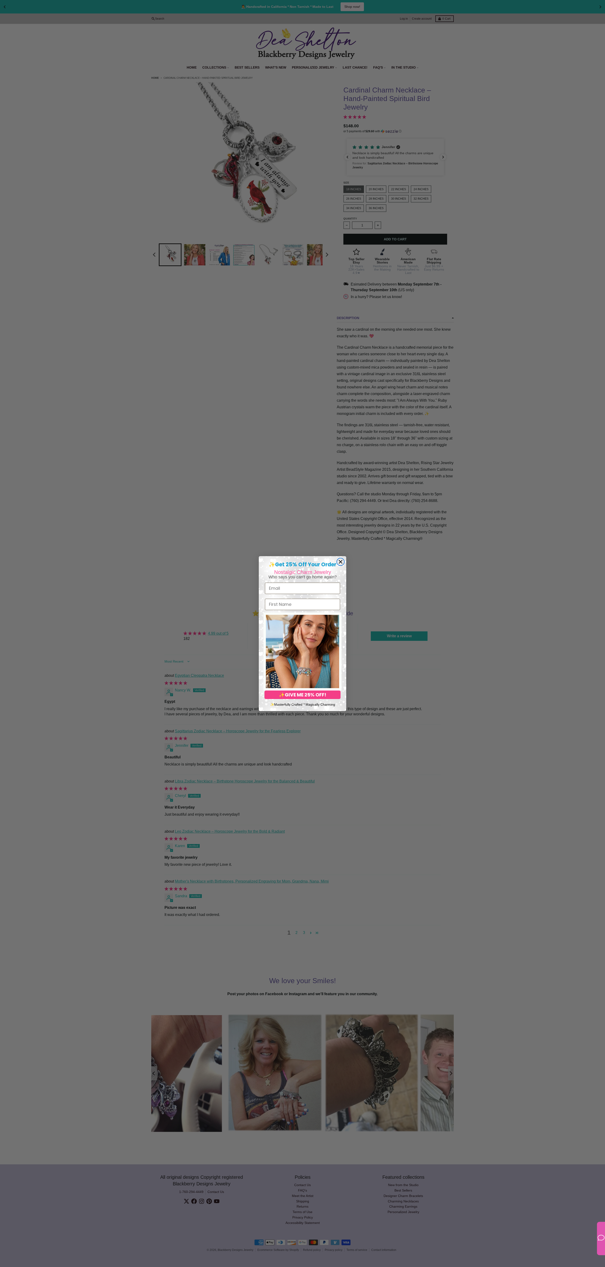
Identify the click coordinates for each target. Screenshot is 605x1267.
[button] (302, 651)
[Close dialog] (340, 562)
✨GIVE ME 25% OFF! (302, 694)
